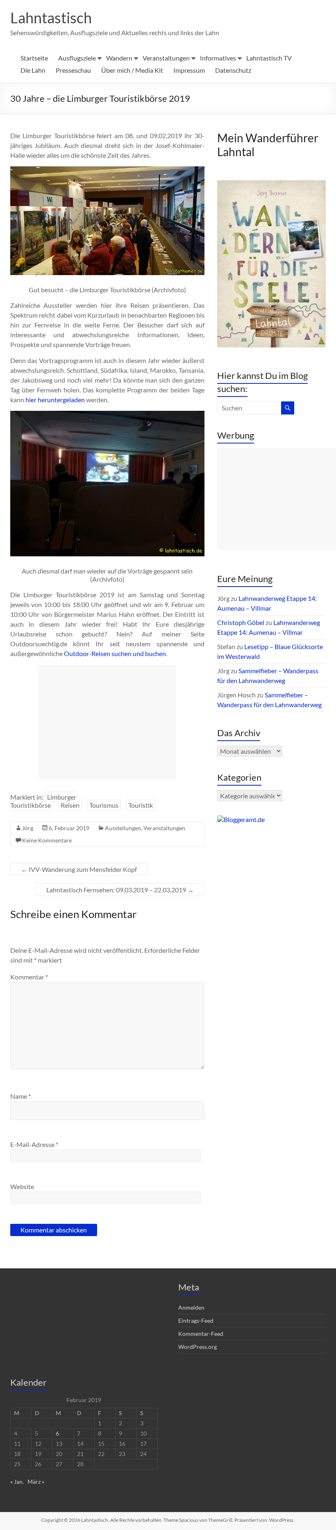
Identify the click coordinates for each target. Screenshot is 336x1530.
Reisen (70, 805)
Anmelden (191, 1307)
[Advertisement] (107, 722)
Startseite (34, 58)
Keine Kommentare (47, 840)
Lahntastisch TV (269, 58)
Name (20, 1096)
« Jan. (17, 1481)
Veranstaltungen (166, 58)
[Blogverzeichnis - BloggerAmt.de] (241, 819)
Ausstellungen (123, 827)
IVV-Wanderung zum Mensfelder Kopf (79, 869)
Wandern (119, 58)
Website (22, 1186)
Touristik (140, 805)
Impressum (189, 70)
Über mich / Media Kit (132, 70)
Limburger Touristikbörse (43, 801)
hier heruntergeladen (55, 399)
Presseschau (73, 70)
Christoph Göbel (240, 622)
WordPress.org (197, 1346)
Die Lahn (32, 70)
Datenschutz (233, 70)
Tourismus (103, 805)
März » (35, 1481)
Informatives (218, 58)
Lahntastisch (51, 18)
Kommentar (29, 977)
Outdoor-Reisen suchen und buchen (115, 653)
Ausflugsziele (77, 58)
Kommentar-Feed (200, 1333)
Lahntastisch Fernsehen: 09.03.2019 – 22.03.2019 (120, 890)
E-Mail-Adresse (34, 1144)
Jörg (27, 827)
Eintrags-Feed (195, 1320)
